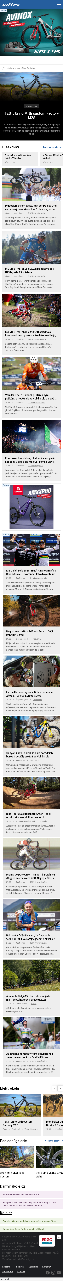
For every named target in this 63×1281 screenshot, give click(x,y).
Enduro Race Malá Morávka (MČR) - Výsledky (18, 156)
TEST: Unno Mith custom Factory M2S (31, 115)
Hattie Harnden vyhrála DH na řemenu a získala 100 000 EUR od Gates (29, 694)
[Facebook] (48, 1273)
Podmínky (19, 1266)
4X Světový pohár (35, 466)
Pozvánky (37, 639)
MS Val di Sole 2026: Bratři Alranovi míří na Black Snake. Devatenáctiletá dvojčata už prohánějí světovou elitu (31, 572)
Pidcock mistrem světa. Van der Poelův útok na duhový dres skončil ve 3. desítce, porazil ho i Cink (31, 207)
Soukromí (33, 1266)
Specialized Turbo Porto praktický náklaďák (23, 1229)
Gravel (33, 1004)
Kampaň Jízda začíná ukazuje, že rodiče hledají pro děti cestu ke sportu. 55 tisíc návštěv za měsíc (29, 1204)
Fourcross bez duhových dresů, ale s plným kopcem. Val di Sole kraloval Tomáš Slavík (30, 460)
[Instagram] (53, 1273)
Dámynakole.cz (12, 1186)
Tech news (37, 700)
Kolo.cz (6, 1213)
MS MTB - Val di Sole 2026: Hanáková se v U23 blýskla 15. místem (29, 270)
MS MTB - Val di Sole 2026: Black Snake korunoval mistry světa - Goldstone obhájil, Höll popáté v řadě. (30, 333)
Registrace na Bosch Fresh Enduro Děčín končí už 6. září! (30, 633)
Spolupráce (7, 1271)
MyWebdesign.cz (26, 1259)
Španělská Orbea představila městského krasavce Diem (29, 1221)
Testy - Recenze (31, 1129)
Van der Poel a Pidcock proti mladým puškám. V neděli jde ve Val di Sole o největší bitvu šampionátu (31, 396)
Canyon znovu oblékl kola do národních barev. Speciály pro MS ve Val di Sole (29, 754)
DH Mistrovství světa (37, 339)
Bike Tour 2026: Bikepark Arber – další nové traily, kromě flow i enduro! (28, 815)
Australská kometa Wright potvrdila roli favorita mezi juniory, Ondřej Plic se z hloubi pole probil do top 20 (29, 1055)
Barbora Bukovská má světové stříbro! (21, 1194)
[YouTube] (59, 1273)
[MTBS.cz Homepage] (11, 4)
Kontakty (46, 1266)
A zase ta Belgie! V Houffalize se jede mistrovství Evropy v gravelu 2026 (28, 998)
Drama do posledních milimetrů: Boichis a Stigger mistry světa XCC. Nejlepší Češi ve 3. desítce (30, 876)
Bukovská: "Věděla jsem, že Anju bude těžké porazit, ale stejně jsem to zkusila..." (30, 937)
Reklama (6, 1266)
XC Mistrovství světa (36, 213)
